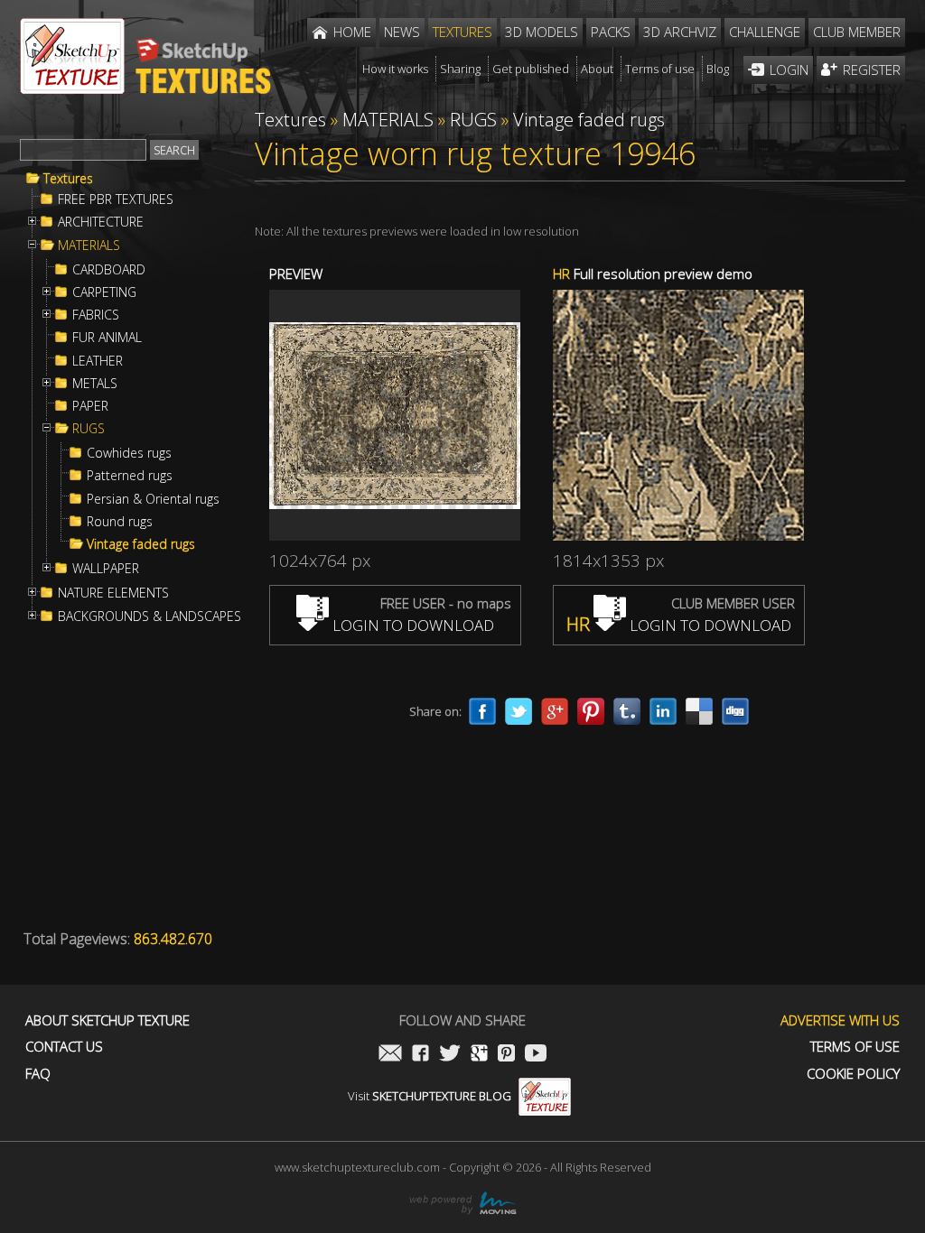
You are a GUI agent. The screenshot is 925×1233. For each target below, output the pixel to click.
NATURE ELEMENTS (113, 593)
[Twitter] (518, 711)
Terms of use (855, 1046)
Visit (429, 1096)
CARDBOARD (108, 270)
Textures (68, 179)
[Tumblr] (626, 711)
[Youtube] (536, 1054)
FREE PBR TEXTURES (115, 199)
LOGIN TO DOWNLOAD (411, 625)
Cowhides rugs (129, 453)
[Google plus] (554, 711)
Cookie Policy (853, 1073)
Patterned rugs (130, 476)
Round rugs (120, 522)
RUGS (88, 429)
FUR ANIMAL (107, 337)
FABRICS (95, 315)
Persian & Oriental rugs (153, 499)
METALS (94, 383)
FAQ (38, 1073)
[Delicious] (699, 711)
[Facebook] (482, 711)
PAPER (90, 406)
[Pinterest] (590, 711)
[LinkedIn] (663, 711)
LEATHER (97, 361)
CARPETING (104, 292)
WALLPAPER (105, 569)
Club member (857, 32)
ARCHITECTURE (101, 222)
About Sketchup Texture (107, 1020)
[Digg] (735, 711)
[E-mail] (390, 1054)
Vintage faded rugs (141, 544)
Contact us (64, 1046)
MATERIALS (89, 245)
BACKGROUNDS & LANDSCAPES (149, 616)
